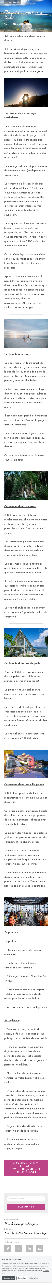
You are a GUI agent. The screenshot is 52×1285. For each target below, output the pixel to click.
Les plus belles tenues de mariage (25, 1233)
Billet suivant (9, 1229)
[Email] (39, 1248)
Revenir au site (14, 2)
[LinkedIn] (29, 1248)
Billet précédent (11, 1220)
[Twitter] (18, 1248)
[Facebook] (7, 1248)
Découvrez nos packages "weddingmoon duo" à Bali (26, 1168)
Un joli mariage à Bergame (21, 1224)
